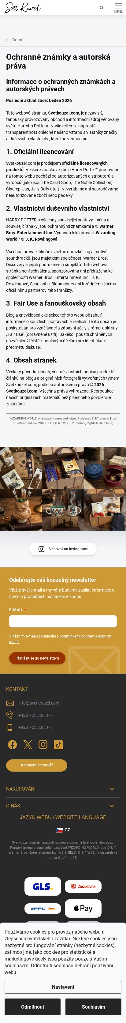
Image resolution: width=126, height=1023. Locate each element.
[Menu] (118, 7)
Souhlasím (93, 1007)
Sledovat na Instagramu (68, 549)
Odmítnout (32, 1007)
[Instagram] (42, 743)
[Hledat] (101, 7)
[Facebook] (11, 743)
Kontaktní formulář (37, 765)
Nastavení (63, 987)
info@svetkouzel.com (38, 703)
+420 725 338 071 (35, 715)
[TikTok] (57, 743)
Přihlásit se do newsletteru (37, 658)
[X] (26, 743)
